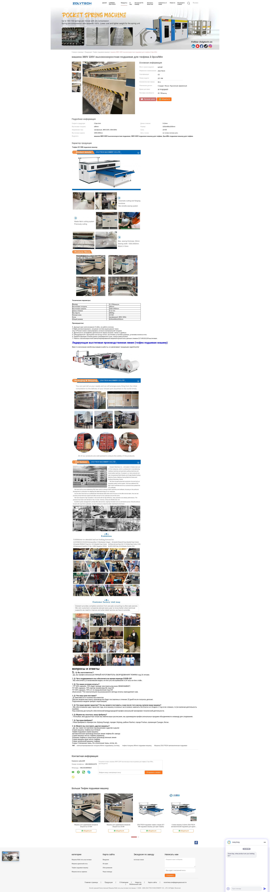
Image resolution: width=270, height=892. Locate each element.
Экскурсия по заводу (139, 3)
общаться (165, 99)
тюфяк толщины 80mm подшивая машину (136, 745)
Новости (172, 3)
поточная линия (139, 859)
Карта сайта (152, 882)
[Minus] (264, 842)
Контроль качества (150, 3)
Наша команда (107, 871)
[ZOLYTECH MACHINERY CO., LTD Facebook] (196, 842)
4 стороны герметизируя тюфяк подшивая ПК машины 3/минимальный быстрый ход (118, 825)
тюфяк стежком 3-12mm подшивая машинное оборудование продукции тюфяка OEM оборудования (86, 826)
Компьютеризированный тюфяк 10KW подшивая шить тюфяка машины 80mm (150, 825)
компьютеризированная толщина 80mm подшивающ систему (98, 745)
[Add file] (228, 888)
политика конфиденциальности (175, 882)
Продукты (124, 3)
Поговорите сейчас (181, 3)
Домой (104, 3)
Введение (106, 859)
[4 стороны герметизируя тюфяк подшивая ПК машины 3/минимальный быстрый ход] (118, 807)
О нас (131, 3)
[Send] (264, 888)
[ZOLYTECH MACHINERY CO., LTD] (82, 4)
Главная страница (91, 882)
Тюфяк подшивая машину (80, 867)
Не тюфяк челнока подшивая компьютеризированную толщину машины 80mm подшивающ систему (183, 826)
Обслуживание (107, 867)
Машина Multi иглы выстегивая (81, 859)
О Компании (123, 882)
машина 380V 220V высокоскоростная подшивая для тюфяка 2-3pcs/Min (134, 52)
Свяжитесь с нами (163, 3)
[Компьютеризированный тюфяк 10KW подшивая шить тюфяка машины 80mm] (150, 807)
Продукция (109, 882)
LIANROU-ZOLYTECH (112, 3)
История (105, 863)
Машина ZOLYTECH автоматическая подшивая (170, 745)
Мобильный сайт (135, 884)
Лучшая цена (149, 99)
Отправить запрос (153, 772)
